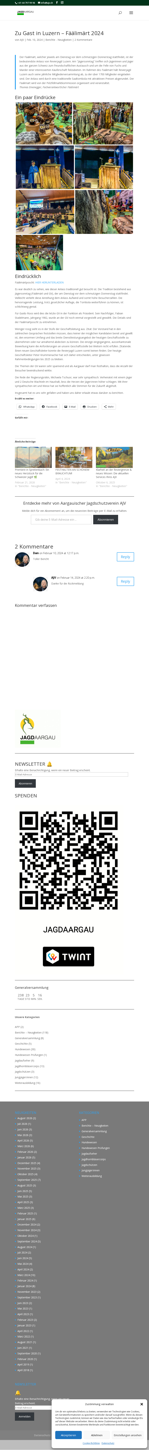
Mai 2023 (22, 1308)
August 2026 (24, 1118)
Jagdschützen (23, 1071)
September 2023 (27, 1297)
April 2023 (23, 1314)
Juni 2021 (22, 1347)
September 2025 (27, 1179)
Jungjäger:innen (24, 1077)
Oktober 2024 (25, 1235)
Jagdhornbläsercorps (27, 1066)
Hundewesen (22, 1049)
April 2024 (23, 1269)
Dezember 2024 (26, 1224)
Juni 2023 (22, 1303)
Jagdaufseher (22, 1060)
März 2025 (23, 1207)
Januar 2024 (24, 1286)
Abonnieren (106, 520)
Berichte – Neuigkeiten (28, 1032)
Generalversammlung (27, 1038)
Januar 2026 (24, 1157)
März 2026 (23, 1146)
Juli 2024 (22, 1252)
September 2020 (27, 1353)
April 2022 (23, 1331)
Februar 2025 (25, 1213)
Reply (125, 556)
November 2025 (27, 1168)
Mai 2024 (22, 1263)
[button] (142, 1404)
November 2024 (27, 1230)
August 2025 (24, 1185)
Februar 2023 (25, 1319)
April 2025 (23, 1202)
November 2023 (27, 1291)
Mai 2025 (22, 1196)
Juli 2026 (22, 1123)
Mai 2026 (22, 1135)
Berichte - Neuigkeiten (58, 39)
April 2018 (23, 1370)
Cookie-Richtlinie (91, 1443)
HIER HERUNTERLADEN (49, 282)
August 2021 (24, 1342)
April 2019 (23, 1364)
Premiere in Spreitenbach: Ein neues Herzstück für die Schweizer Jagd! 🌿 (32, 473)
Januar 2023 (24, 1325)
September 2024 (27, 1241)
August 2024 (24, 1247)
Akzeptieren (68, 1435)
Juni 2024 (22, 1258)
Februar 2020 (25, 1359)
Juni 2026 (22, 1129)
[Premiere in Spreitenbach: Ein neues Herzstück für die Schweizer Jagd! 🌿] (33, 457)
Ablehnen (96, 1435)
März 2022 (23, 1336)
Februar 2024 (25, 1280)
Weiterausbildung (25, 1083)
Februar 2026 (25, 1151)
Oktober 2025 (25, 1174)
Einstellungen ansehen (128, 1435)
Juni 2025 (22, 1191)
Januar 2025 (24, 1219)
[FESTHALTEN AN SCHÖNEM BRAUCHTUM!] (73, 457)
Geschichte (21, 1043)
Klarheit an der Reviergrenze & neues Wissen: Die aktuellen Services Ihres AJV (114, 473)
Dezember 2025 (26, 1163)
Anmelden (25, 1416)
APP (17, 1027)
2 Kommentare (83, 39)
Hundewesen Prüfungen (29, 1055)
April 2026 (23, 1140)
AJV (22, 39)
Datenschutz (108, 1443)
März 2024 (23, 1275)
